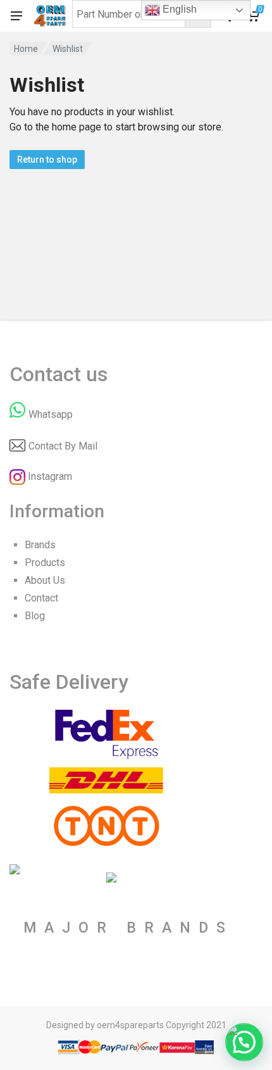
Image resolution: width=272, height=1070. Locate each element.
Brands (40, 545)
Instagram (50, 476)
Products (45, 563)
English (178, 9)
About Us (45, 580)
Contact (41, 598)
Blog (35, 616)
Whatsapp (50, 414)
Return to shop (47, 159)
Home (26, 49)
